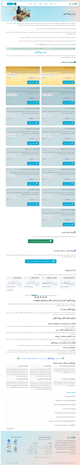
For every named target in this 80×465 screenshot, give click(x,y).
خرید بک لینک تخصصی (30, 450)
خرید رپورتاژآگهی (32, 448)
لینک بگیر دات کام (46, 446)
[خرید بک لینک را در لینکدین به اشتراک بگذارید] (35, 297)
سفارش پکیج (67, 82)
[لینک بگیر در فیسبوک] (49, 457)
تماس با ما (47, 450)
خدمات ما (39, 4)
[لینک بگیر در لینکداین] (45, 457)
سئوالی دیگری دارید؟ (9, 428)
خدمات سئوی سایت (31, 453)
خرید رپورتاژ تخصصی (31, 451)
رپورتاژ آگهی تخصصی (39, 241)
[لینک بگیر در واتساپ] (38, 457)
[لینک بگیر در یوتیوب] (36, 457)
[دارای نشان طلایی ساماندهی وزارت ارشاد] (15, 449)
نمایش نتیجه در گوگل (63, 286)
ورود (7, 463)
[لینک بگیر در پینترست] (43, 457)
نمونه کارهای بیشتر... (9, 290)
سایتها (46, 74)
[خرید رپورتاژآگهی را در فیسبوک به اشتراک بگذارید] (42, 297)
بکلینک (50, 4)
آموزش (29, 4)
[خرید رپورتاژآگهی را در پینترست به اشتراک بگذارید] (37, 297)
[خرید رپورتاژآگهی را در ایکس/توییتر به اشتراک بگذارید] (40, 297)
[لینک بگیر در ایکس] (40, 457)
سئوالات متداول (46, 453)
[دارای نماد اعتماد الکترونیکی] (15, 442)
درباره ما (34, 4)
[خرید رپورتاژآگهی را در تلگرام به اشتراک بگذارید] (45, 297)
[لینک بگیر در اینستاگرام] (47, 457)
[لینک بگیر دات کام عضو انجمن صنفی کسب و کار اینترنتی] (8, 442)
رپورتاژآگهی (45, 4)
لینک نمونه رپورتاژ (66, 281)
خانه (55, 4)
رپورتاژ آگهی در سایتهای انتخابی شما (39, 261)
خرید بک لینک (32, 446)
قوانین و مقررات (14, 463)
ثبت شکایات (47, 451)
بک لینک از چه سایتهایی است (44, 448)
